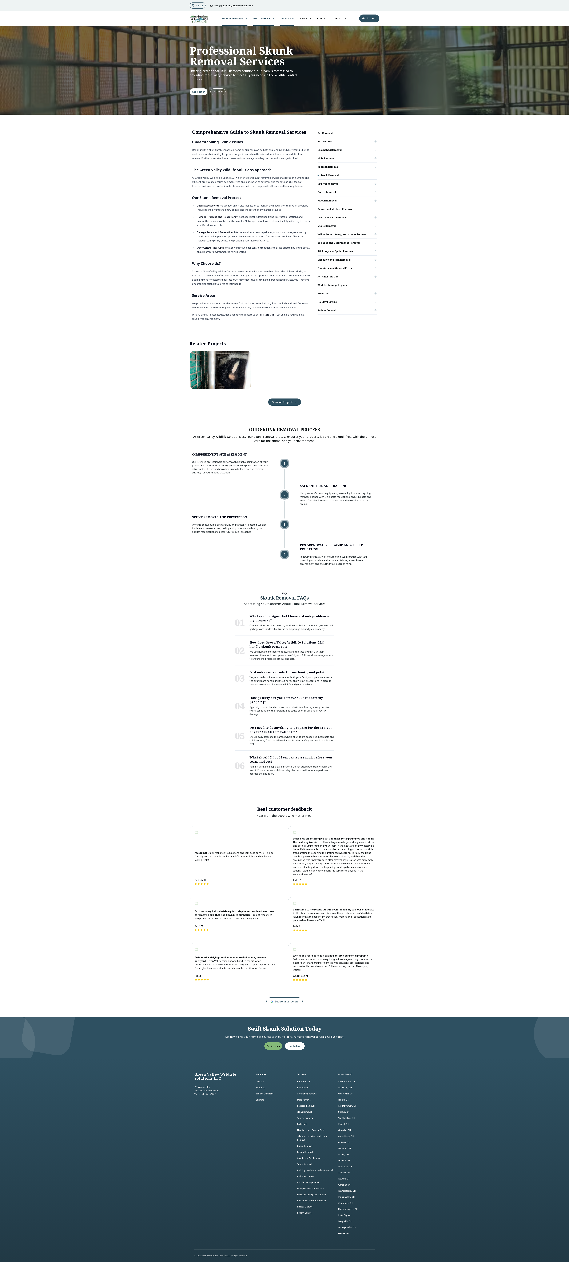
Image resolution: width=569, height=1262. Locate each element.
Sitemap (260, 1099)
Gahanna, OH (344, 1184)
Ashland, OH (344, 1172)
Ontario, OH (344, 1142)
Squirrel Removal (305, 1118)
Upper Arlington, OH (348, 1209)
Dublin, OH (343, 1154)
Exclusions (302, 1124)
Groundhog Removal (307, 1093)
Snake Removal (304, 1164)
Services (285, 18)
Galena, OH (343, 1233)
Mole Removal (304, 1099)
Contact (323, 18)
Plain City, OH (344, 1215)
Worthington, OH (346, 1118)
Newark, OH (344, 1178)
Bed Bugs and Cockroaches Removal (315, 1170)
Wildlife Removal (233, 18)
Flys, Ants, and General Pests (311, 1130)
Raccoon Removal (306, 1105)
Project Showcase (265, 1093)
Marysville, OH (345, 1221)
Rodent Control (304, 1212)
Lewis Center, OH (346, 1081)
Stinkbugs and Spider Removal (311, 1194)
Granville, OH (344, 1130)
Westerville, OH (345, 1093)
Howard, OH (344, 1160)
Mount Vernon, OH (347, 1105)
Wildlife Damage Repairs (309, 1182)
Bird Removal (303, 1087)
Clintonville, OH (345, 1203)
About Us (340, 18)
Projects (305, 18)
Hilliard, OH (343, 1099)
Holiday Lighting (305, 1206)
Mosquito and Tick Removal (310, 1188)
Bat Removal (303, 1081)
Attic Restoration (305, 1176)
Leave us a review (286, 1001)
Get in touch (369, 18)
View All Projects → (284, 402)
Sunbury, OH (344, 1111)
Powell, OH (343, 1124)
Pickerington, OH (346, 1196)
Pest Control (262, 18)
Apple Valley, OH (346, 1136)
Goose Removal (305, 1146)
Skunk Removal (304, 1111)
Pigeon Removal (305, 1152)
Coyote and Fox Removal (309, 1158)
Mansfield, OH (345, 1166)
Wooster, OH (344, 1148)
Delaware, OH (345, 1087)
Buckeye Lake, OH (347, 1227)
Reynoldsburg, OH (347, 1190)
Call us (199, 5)
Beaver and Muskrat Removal (311, 1200)
